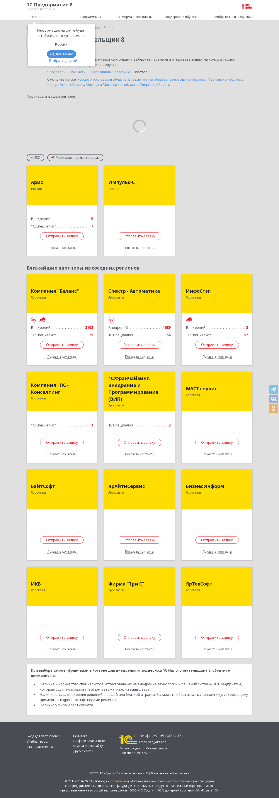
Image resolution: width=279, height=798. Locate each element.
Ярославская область (108, 79)
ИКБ (36, 584)
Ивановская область (225, 79)
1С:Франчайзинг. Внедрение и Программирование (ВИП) (133, 388)
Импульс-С (121, 182)
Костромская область (65, 84)
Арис (37, 182)
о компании (119, 781)
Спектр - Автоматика (134, 291)
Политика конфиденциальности (89, 738)
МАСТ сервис (201, 388)
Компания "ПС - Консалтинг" (50, 388)
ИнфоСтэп (198, 291)
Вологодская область (187, 79)
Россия (83, 79)
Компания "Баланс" (55, 291)
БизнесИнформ (205, 486)
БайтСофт (43, 486)
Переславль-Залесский (110, 72)
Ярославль (56, 72)
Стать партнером (40, 747)
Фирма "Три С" (126, 584)
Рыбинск (78, 72)
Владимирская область (148, 79)
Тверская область (155, 84)
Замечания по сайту (88, 746)
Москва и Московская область (112, 84)
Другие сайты (83, 751)
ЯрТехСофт (199, 584)
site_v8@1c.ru (157, 742)
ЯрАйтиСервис (126, 486)
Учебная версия (38, 741)
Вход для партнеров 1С (44, 736)
